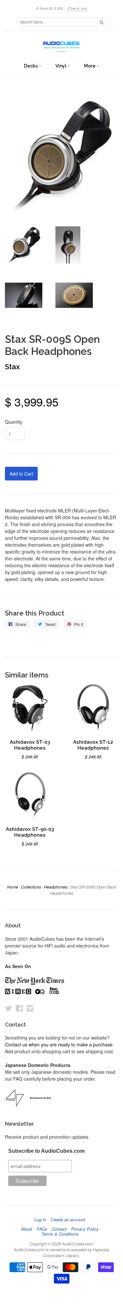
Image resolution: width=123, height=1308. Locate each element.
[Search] (102, 21)
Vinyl (61, 65)
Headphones (55, 887)
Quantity (13, 422)
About (26, 1229)
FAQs (42, 1229)
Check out (77, 8)
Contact (59, 1229)
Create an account (68, 1219)
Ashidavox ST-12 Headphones (93, 745)
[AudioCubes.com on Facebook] (19, 1008)
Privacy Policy (85, 1229)
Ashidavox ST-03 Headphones (30, 745)
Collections (31, 887)
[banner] (61, 45)
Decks (31, 65)
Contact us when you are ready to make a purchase (59, 1044)
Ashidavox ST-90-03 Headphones (30, 832)
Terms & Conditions (60, 1234)
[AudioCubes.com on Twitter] (8, 1008)
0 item (50, 8)
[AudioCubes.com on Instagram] (30, 1008)
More (90, 65)
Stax (12, 366)
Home (12, 887)
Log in (40, 1219)
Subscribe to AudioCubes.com (46, 1151)
